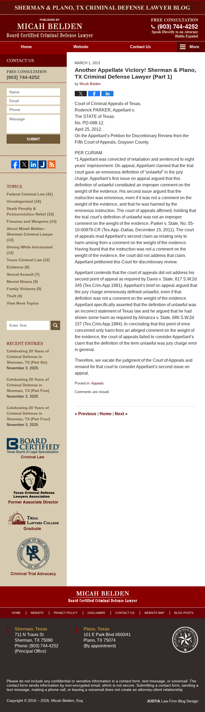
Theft (14, 296)
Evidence (18, 267)
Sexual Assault (23, 274)
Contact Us (124, 612)
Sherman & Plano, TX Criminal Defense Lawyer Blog (50, 28)
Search (55, 325)
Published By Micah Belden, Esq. (174, 28)
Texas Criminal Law (28, 260)
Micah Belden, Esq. (67, 700)
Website (80, 46)
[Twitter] (24, 164)
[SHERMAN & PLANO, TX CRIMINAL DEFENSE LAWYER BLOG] (102, 7)
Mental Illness (22, 281)
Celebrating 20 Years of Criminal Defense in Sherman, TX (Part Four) (28, 413)
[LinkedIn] (33, 164)
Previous (85, 413)
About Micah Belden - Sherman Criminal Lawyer (30, 234)
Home (26, 46)
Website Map (154, 612)
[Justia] (42, 164)
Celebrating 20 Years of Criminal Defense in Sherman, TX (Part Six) (28, 356)
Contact (140, 46)
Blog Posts (183, 612)
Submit (33, 139)
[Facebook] (15, 164)
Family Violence (24, 289)
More (194, 46)
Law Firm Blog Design (172, 701)
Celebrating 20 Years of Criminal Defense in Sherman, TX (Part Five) (28, 385)
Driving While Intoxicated (30, 250)
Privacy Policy (65, 612)
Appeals (97, 383)
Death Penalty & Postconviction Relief (30, 211)
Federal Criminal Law (30, 194)
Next (121, 413)
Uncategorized (24, 201)
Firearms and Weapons (32, 221)
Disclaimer (96, 612)
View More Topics (23, 303)
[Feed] (51, 164)
